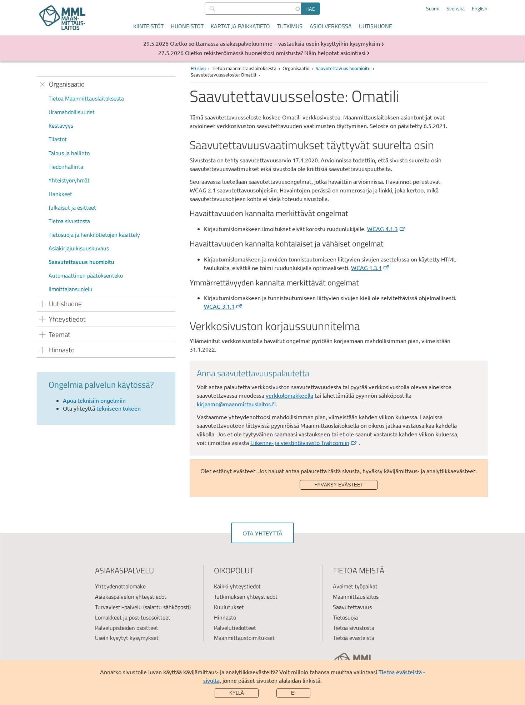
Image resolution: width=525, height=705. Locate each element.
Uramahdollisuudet (72, 112)
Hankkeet (60, 194)
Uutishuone (375, 26)
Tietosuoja (345, 617)
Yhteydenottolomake (120, 586)
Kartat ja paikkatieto (240, 26)
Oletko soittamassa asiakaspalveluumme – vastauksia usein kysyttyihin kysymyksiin (275, 43)
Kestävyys (61, 125)
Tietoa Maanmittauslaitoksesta (86, 98)
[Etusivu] (62, 17)
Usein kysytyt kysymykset (127, 637)
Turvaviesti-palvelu (118, 607)
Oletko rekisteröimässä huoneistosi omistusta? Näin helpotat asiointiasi (275, 52)
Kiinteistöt (148, 26)
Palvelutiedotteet (235, 627)
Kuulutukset (229, 607)
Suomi (432, 9)
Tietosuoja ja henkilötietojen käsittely (94, 234)
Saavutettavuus (352, 607)
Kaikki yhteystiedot (237, 586)
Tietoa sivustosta (69, 221)
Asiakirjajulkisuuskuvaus (79, 248)
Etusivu (198, 68)
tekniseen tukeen (118, 408)
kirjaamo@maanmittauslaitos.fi (236, 403)
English (480, 9)
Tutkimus (289, 26)
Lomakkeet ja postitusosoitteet (132, 617)
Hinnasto (225, 617)
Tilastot (58, 139)
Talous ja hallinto (69, 153)
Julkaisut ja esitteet (72, 207)
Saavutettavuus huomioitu (81, 262)
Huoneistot (187, 26)
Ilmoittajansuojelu (70, 289)
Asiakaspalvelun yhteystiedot (130, 596)
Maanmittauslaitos (356, 596)
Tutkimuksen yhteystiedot (246, 596)
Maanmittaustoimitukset (244, 637)
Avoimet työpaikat (355, 586)
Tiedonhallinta (66, 166)
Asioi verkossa (331, 26)
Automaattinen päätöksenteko (86, 275)
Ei (293, 693)
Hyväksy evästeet (338, 485)
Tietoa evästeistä (353, 637)
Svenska (455, 9)
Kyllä (236, 693)
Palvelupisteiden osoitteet (126, 627)
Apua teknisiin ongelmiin (94, 400)
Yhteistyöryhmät (69, 180)
